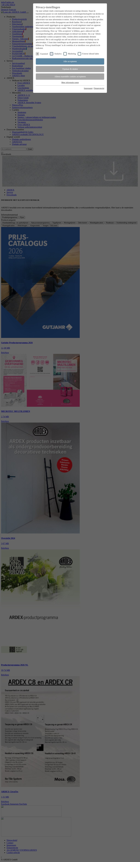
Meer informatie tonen (70, 82)
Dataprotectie (99, 88)
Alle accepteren (70, 61)
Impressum (88, 88)
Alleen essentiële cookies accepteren (70, 76)
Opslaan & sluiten (70, 69)
